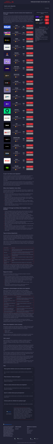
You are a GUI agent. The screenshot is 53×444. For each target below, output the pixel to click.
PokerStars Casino (16, 137)
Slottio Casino (16, 66)
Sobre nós (16, 429)
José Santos (47, 8)
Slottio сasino (29, 433)
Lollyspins (16, 32)
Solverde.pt (17, 109)
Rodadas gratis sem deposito (35, 1)
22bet (17, 95)
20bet (28, 429)
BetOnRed (16, 81)
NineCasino (17, 52)
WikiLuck (16, 60)
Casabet (16, 38)
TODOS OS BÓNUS (30, 28)
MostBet (16, 116)
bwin (16, 123)
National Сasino (29, 431)
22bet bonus (29, 432)
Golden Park (16, 145)
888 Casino (16, 166)
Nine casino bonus (30, 430)
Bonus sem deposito (44, 1)
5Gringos (16, 88)
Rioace (16, 25)
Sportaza (16, 45)
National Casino (16, 74)
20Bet (17, 102)
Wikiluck (28, 428)
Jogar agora (47, 17)
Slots (49, 1)
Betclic (16, 130)
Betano (16, 159)
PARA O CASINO (29, 25)
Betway (16, 151)
